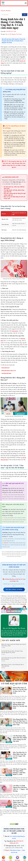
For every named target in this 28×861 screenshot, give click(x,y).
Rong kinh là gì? (6, 367)
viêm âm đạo (15, 331)
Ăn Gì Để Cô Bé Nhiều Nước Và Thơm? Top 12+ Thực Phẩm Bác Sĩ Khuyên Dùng (20, 804)
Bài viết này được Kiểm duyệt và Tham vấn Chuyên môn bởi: (13, 40)
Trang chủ (3, 10)
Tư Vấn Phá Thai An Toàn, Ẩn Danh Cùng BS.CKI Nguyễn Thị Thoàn (12, 651)
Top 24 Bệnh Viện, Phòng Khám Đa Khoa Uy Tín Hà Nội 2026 (20, 705)
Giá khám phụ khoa (6, 373)
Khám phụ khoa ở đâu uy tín (9, 370)
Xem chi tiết (23, 604)
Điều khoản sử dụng (15, 850)
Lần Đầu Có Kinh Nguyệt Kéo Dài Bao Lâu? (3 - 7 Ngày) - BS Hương (20, 788)
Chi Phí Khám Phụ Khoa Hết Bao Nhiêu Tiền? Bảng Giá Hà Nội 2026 (20, 738)
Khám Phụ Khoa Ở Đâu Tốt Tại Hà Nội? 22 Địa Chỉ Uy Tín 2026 (20, 690)
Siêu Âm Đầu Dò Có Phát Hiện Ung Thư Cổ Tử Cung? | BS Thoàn (20, 755)
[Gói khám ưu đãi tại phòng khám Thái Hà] (14, 676)
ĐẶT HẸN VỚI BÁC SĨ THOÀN (14, 589)
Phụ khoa (8, 10)
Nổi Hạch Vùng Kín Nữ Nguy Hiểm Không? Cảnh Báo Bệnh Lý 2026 (19, 771)
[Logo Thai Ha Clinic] (3, 3)
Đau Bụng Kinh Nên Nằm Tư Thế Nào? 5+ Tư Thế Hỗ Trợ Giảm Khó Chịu (20, 721)
